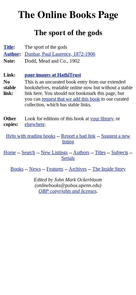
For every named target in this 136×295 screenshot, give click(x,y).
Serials (68, 158)
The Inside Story (109, 169)
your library (101, 118)
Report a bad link (78, 136)
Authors (81, 152)
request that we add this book (71, 99)
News (35, 169)
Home (9, 152)
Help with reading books (30, 136)
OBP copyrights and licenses (67, 191)
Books (16, 169)
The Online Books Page (68, 14)
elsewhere (35, 124)
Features (54, 169)
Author (11, 54)
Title (8, 47)
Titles (100, 152)
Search (28, 152)
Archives (78, 169)
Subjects (119, 152)
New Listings (54, 152)
